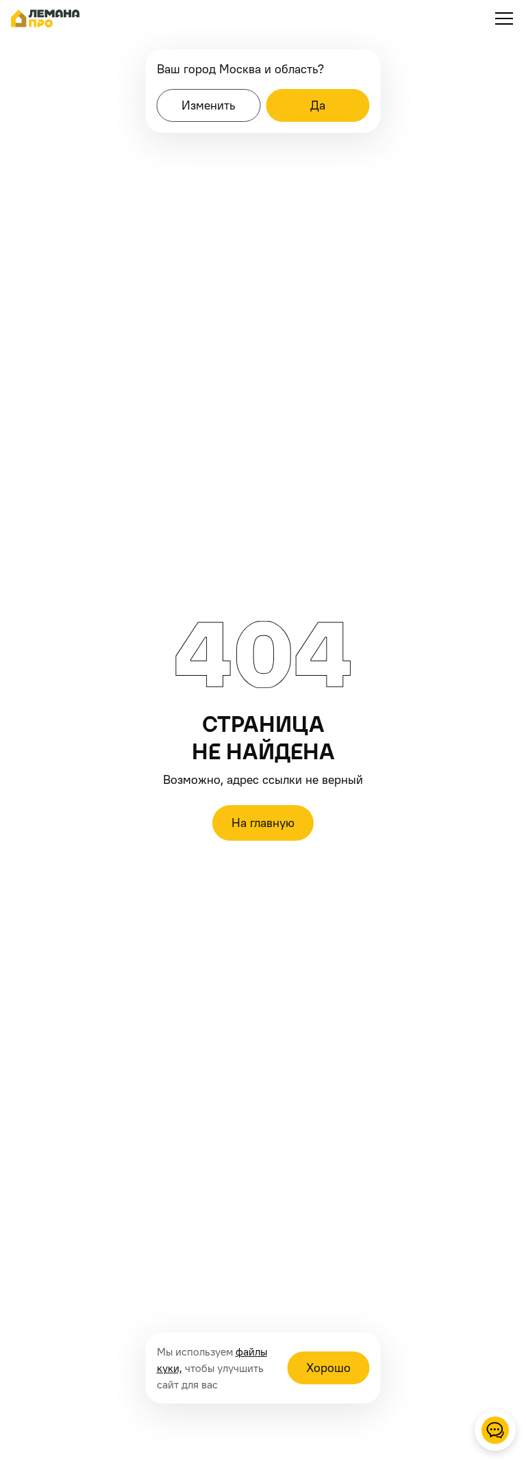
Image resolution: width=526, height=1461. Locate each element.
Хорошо (328, 1367)
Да (317, 105)
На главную (263, 822)
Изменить (208, 105)
